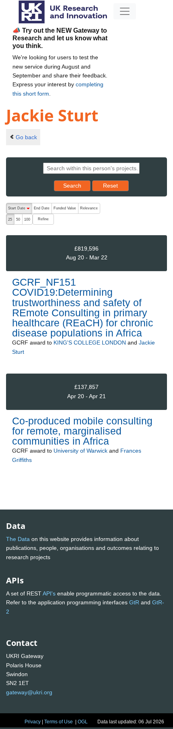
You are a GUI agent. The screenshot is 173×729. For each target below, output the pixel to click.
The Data (18, 539)
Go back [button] (26, 137)
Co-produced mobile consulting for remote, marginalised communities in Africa (82, 431)
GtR (134, 602)
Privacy (33, 722)
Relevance (89, 208)
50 (18, 219)
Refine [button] (43, 219)
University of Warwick (80, 450)
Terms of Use (58, 722)
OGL (83, 722)
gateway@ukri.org (29, 692)
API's (49, 593)
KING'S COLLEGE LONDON (90, 342)
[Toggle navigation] (124, 11)
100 (27, 219)
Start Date (20, 210)
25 (10, 219)
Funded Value (65, 208)
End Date (41, 208)
